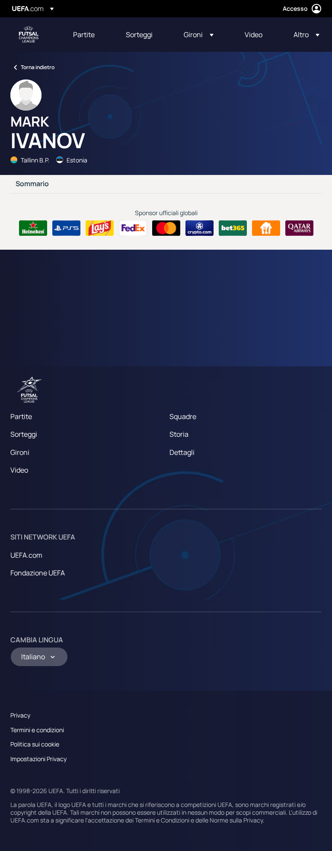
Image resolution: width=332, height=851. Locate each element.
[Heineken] (33, 228)
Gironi (19, 452)
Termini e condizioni (37, 730)
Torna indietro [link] (37, 67)
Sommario (32, 184)
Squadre (182, 416)
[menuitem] (88, 34)
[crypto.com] (199, 228)
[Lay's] (100, 228)
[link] (83, 34)
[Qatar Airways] (299, 228)
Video (19, 470)
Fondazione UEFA (37, 573)
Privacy (20, 715)
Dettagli (182, 452)
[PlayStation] (66, 228)
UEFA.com (26, 555)
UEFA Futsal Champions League (28, 34)
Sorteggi (23, 434)
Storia (178, 434)
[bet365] (233, 228)
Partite (21, 416)
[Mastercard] (166, 228)
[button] (198, 34)
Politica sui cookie (34, 744)
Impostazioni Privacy (38, 759)
